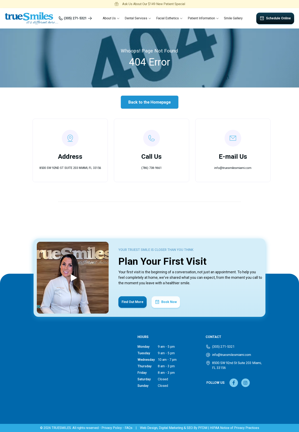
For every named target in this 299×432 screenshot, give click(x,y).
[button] (111, 18)
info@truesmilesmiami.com (232, 168)
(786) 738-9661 (151, 168)
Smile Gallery (233, 18)
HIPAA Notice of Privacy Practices (234, 428)
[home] (31, 18)
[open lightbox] (73, 278)
